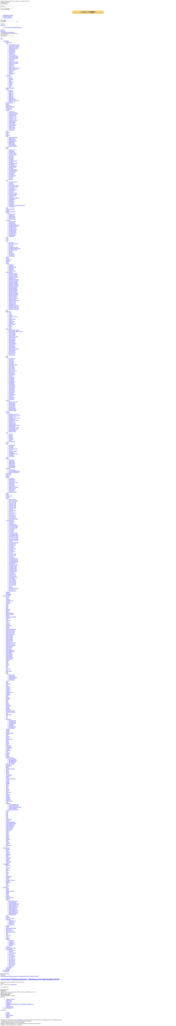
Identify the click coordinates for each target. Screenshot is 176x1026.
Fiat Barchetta (12, 152)
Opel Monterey (12, 382)
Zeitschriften (8, 594)
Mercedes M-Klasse (13, 286)
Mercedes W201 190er (14, 309)
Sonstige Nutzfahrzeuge (14, 472)
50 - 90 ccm (11, 957)
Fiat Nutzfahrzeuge (13, 165)
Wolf (7, 840)
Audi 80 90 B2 (12, 49)
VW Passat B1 (12, 557)
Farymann (8, 668)
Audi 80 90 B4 (12, 52)
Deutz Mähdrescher (10, 651)
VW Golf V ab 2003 (13, 537)
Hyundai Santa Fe (13, 228)
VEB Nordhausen (10, 825)
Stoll (7, 817)
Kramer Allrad (9, 739)
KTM (7, 927)
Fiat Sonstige (11, 173)
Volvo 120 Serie (12, 499)
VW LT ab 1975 (12, 553)
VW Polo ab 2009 (13, 571)
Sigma (10, 325)
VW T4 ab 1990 (12, 583)
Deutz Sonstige (9, 658)
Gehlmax (8, 688)
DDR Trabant (12, 143)
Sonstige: (8, 803)
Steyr (7, 812)
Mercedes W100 (12, 299)
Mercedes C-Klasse (13, 275)
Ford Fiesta (11, 191)
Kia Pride (11, 251)
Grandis (10, 320)
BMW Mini (11, 97)
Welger (7, 838)
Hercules (8, 898)
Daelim (7, 892)
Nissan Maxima (12, 340)
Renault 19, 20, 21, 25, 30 (14, 415)
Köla (7, 735)
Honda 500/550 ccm (13, 909)
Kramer (7, 738)
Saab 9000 (11, 438)
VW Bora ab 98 (12, 524)
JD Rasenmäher (12, 726)
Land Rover (8, 259)
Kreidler (8, 925)
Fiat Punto (11, 168)
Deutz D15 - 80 (9, 641)
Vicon (7, 831)
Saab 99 (10, 440)
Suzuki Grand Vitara (13, 482)
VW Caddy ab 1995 (13, 526)
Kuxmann (8, 745)
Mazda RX (11, 269)
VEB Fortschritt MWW (11, 823)
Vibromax (8, 830)
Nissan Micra (12, 341)
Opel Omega (11, 388)
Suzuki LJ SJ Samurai (13, 487)
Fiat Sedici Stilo (12, 172)
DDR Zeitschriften (13, 146)
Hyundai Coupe (12, 223)
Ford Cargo (11, 184)
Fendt (7, 673)
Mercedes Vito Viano (13, 298)
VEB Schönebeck (10, 826)
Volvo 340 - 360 (12, 504)
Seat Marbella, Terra (13, 453)
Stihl (7, 814)
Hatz (7, 700)
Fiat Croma (11, 157)
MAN (7, 262)
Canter (10, 314)
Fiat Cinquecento (12, 154)
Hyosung (8, 917)
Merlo (7, 767)
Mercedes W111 (12, 303)
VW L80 (11, 552)
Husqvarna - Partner (10, 710)
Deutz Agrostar (9, 637)
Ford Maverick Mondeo (14, 198)
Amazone (8, 602)
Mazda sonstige (12, 270)
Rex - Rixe (8, 935)
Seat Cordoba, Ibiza (13, 448)
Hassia (7, 699)
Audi (7, 43)
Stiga (7, 813)
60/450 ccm (11, 923)
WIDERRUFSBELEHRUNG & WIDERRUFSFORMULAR (19, 1004)
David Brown (9, 625)
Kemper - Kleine (9, 733)
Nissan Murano (12, 342)
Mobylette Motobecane (11, 928)
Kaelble (7, 730)
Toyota (7, 886)
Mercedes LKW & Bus (14, 285)
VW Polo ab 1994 (13, 568)
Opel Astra (11, 363)
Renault (7, 413)
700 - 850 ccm (12, 961)
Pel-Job (7, 780)
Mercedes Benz (9, 272)
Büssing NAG (9, 107)
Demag (7, 628)
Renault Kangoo (12, 424)
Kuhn (7, 744)
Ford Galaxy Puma (13, 194)
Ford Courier (11, 188)
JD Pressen (11, 725)
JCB (7, 715)
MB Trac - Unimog (10, 763)
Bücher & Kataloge (10, 106)
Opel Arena (11, 361)
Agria (7, 598)
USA (10, 86)
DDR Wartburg (12, 144)
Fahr (7, 666)
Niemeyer (8, 776)
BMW (7, 89)
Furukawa (8, 687)
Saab (7, 432)
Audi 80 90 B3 (12, 50)
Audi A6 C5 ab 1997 (13, 63)
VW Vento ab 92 (12, 590)
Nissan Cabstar (12, 335)
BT (6, 866)
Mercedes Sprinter (13, 296)
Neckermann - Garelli (10, 932)
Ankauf (7, 1017)
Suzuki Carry (12, 480)
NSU (7, 356)
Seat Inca (11, 450)
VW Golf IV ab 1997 (13, 536)
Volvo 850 (11, 509)
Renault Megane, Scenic (14, 427)
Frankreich (11, 79)
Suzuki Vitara (12, 490)
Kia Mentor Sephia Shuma (14, 248)
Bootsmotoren (6, 847)
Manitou (8, 756)
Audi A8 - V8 (12, 67)
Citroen (7, 110)
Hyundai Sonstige (13, 232)
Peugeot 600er (12, 404)
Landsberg (8, 750)
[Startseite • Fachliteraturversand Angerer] (7, 32)
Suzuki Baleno (12, 479)
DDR (7, 136)
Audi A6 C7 (11, 65)
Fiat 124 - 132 (12, 149)
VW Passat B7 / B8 (13, 565)
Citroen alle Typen (13, 112)
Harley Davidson (9, 897)
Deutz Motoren (9, 653)
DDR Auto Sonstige (13, 137)
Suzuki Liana (12, 485)
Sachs (7, 791)
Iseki (7, 713)
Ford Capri (11, 183)
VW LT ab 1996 (12, 555)
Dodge (7, 147)
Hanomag (8, 698)
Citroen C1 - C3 (12, 116)
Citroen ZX (11, 130)
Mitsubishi (8, 311)
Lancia (7, 258)
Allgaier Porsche (9, 600)
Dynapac (8, 660)
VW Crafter (11, 530)
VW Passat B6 (12, 563)
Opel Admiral (12, 358)
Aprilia (7, 888)
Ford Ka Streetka (12, 195)
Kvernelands (9, 746)
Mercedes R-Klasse (13, 290)
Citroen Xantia (12, 127)
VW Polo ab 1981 (13, 567)
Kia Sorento (11, 254)
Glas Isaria (8, 689)
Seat (7, 443)
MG (7, 310)
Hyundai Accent (12, 221)
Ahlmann (8, 599)
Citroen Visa (11, 126)
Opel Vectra (11, 396)
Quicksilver (8, 857)
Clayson (8, 623)
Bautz (7, 607)
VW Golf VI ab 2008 (13, 539)
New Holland (9, 775)
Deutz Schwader (9, 657)
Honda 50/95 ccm (13, 908)
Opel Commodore (13, 371)
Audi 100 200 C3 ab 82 (14, 46)
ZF (6, 846)
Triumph (8, 946)
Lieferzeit (8, 1005)
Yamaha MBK (9, 949)
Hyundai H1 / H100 (13, 226)
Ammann (8, 603)
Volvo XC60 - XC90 (13, 519)
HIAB (7, 703)
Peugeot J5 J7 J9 (12, 409)
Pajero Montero (12, 324)
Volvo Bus (11, 511)
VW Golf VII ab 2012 (13, 540)
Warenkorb (3, 31)
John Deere (8, 719)
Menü (2, 38)
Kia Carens (11, 242)
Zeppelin (8, 843)
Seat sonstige (11, 456)
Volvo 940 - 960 (12, 510)
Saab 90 (10, 436)
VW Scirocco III (12, 576)
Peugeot (8, 400)
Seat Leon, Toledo (13, 451)
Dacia (7, 131)
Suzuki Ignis (11, 483)
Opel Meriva (11, 380)
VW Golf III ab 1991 (13, 535)
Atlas (7, 604)
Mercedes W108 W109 (14, 300)
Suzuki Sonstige (12, 488)
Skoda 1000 (11, 459)
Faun (7, 670)
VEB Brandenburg (10, 822)
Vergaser (8, 497)
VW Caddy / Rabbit (13, 525)
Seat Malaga (11, 452)
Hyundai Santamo (13, 230)
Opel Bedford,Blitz (13, 364)
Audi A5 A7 (11, 60)
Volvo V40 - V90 (12, 518)
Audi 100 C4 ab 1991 (13, 48)
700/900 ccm (11, 924)
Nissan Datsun (9, 329)
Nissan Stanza (12, 351)
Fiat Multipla (11, 164)
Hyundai (8, 220)
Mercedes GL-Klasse (13, 284)
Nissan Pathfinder (12, 343)
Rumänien (11, 81)
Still (7, 883)
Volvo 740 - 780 (12, 508)
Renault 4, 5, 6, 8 (12, 416)
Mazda (7, 263)
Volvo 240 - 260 (12, 503)
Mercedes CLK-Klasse (14, 279)
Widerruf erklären (10, 1006)
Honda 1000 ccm (12, 902)
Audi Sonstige (12, 73)
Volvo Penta (8, 861)
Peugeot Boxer (12, 406)
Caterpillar (8, 620)
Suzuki (7, 477)
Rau (7, 787)
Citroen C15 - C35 (13, 117)
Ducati (7, 894)
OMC (7, 856)
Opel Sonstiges (12, 394)
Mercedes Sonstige (13, 295)
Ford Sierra (11, 202)
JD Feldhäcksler (12, 721)
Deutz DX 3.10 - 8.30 (11, 642)
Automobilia (6, 41)
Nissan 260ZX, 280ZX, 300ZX (16, 331)
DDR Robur (11, 142)
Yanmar (7, 841)
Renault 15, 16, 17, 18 (13, 414)
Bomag (7, 611)
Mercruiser (8, 854)
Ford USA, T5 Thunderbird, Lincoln (17, 205)
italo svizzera (9, 714)
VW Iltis (11, 541)
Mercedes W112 (12, 304)
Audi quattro (11, 70)
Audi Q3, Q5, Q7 (12, 69)
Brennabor (8, 105)
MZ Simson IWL (10, 930)
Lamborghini (9, 747)
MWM (7, 772)
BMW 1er (11, 90)
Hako (7, 695)
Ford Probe (11, 200)
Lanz (7, 751)
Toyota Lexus (9, 495)
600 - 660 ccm (12, 960)
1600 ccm (11, 954)
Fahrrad (7, 896)
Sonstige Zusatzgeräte (13, 809)
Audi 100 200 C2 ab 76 (14, 44)
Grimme (8, 691)
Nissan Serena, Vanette (14, 348)
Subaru (7, 476)
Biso (7, 608)
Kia (7, 241)
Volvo (7, 498)
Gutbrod (8, 693)
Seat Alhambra (12, 445)
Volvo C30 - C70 (12, 513)
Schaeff (7, 796)
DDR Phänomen (12, 141)
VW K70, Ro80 (12, 548)
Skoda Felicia (12, 462)
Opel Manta (11, 379)
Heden (7, 872)
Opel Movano (12, 384)
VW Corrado (12, 529)
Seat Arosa (11, 447)
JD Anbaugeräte (12, 720)
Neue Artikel (6, 971)
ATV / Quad (11, 965)
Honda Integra (12, 216)
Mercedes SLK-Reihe (13, 294)
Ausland (8, 75)
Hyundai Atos (12, 222)
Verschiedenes (6, 970)
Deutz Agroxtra (9, 640)
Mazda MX (11, 268)
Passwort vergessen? (7, 17)
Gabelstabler (6, 864)
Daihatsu (8, 135)
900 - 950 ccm (12, 964)
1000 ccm (11, 951)
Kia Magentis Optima (13, 247)
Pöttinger (8, 783)
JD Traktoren (12, 728)
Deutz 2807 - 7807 (10, 632)
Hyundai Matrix (12, 227)
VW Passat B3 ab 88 (13, 560)
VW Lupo (11, 556)
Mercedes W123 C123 (14, 308)
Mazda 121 (11, 264)
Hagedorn (8, 694)
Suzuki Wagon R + (13, 492)
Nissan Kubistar (12, 337)
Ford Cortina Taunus (13, 186)
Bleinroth (8, 609)
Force (7, 850)
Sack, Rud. (8, 792)
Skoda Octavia (12, 463)
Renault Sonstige (12, 430)
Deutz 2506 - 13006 (10, 631)
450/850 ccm (11, 943)
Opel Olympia (12, 387)
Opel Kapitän (12, 378)
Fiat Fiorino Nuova (13, 160)
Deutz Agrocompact (10, 634)
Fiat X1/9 (11, 179)
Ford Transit (11, 204)
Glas (7, 207)
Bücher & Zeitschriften (11, 616)
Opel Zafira (11, 399)
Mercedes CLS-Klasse (14, 280)
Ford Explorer (12, 190)
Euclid (7, 665)
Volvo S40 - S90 (12, 515)
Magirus (8, 261)
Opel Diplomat (12, 373)
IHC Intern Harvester (10, 712)
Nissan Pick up (12, 346)
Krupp (7, 257)
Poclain (7, 782)
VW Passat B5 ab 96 (13, 562)
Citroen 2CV (11, 111)
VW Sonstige (12, 578)
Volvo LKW (11, 514)
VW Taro (11, 587)
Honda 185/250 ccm (13, 906)
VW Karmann (12, 551)
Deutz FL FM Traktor (10, 645)
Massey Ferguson (10, 757)
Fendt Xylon (11, 679)
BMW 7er (11, 95)
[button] (88, 12)
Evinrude (8, 849)
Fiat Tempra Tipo (12, 175)
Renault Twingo (12, 431)
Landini (7, 749)
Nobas (7, 777)
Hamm (7, 697)
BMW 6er (11, 94)
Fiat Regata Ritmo (13, 169)
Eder (7, 662)
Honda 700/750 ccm (13, 912)
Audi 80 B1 (11, 53)
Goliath (7, 210)
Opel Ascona (11, 362)
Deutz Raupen (9, 656)
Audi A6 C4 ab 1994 (13, 62)
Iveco (7, 238)
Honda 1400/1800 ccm (14, 904)
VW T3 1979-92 (12, 582)
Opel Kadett (11, 377)
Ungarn (10, 85)
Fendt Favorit (12, 676)
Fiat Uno (11, 178)
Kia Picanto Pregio (13, 249)
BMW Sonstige (12, 99)
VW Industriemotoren (13, 542)
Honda (7, 212)
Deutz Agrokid (9, 635)
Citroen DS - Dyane (13, 120)
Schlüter (8, 798)
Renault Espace (12, 422)
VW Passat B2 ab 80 (13, 558)
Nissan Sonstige (12, 350)
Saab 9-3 (11, 434)
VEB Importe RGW (10, 824)
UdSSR (10, 84)
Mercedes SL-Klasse (13, 293)
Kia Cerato (11, 244)
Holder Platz (8, 705)
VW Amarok (11, 521)
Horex (7, 915)
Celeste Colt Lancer (13, 316)
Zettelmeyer (8, 845)
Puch (7, 934)
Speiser (7, 810)
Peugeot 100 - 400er (13, 401)
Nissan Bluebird (12, 333)
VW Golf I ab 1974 (13, 532)
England (10, 78)
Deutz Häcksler (9, 646)
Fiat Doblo (11, 158)
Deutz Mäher (9, 652)
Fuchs (7, 686)
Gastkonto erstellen (7, 16)
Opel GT (11, 375)
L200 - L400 (11, 321)
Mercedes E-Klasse (13, 282)
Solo (7, 802)
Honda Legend (12, 217)
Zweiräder (5, 887)
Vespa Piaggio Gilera (10, 948)
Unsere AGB (9, 1001)
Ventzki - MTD (9, 829)
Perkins (7, 781)
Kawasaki (8, 919)
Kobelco (8, 734)
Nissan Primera (12, 347)
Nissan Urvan (12, 353)
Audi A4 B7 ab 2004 (13, 58)
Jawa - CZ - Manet (10, 918)
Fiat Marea (11, 162)
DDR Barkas (12, 138)
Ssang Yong (8, 473)
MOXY (7, 771)
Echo (7, 661)
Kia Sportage (12, 256)
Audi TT (11, 74)
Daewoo (8, 132)
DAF (7, 133)
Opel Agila (11, 359)
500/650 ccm (11, 922)
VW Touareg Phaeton (13, 588)
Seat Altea (11, 446)
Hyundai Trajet (12, 233)
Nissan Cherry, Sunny (13, 336)
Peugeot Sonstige (12, 410)
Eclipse (10, 317)
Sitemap (8, 1013)
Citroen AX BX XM (13, 114)
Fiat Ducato (11, 159)
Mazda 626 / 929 (12, 267)
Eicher (7, 663)
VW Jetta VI (11, 547)
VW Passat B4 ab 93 (13, 561)
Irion (7, 873)
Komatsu (8, 736)
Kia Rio (10, 252)
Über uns (8, 1016)
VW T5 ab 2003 (12, 584)
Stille (7, 815)
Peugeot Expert (12, 408)
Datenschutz (8, 1000)
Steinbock (8, 882)
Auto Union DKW (10, 88)
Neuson (7, 773)
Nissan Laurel (12, 338)
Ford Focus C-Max (13, 193)
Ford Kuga (11, 196)
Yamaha (8, 862)
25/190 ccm (11, 941)
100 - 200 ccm (12, 950)
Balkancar (8, 865)
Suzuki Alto (11, 478)
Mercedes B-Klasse (13, 274)
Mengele (8, 766)
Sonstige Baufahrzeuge (14, 804)
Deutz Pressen (9, 655)
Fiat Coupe (11, 156)
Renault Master (12, 426)
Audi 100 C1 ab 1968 (13, 47)
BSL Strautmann (9, 614)
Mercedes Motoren (13, 288)
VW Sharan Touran (13, 577)
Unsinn (7, 820)
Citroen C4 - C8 (12, 118)
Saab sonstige (12, 441)
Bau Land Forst (6, 595)
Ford (7, 180)
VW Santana (11, 572)
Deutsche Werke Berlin (11, 629)
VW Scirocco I (12, 573)
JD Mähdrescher (12, 723)
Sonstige (11, 83)
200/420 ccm (11, 940)
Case (7, 619)
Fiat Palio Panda (12, 167)
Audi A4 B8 (11, 59)
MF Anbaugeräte (12, 759)
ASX (10, 312)
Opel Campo (11, 367)
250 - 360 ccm (12, 955)
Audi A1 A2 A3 (12, 54)
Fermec (7, 681)
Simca (7, 457)
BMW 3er (11, 91)
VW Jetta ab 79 (12, 544)
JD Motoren (11, 724)
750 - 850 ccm (12, 962)
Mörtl (7, 770)
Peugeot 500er (12, 403)
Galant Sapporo (12, 319)
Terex (7, 818)
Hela (7, 702)
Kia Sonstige (11, 253)
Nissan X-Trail (12, 354)
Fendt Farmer (12, 674)
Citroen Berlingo (12, 115)
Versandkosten (13, 984)
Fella (7, 672)
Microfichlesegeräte (10, 768)
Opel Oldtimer (12, 385)
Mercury (8, 855)
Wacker (7, 835)
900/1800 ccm (12, 944)
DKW (7, 893)
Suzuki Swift (11, 489)
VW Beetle (11, 523)
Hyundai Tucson (12, 235)
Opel (7, 357)
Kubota (7, 742)
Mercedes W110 (12, 301)
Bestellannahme (9, 1015)
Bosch (7, 104)
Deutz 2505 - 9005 (10, 630)
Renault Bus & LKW (13, 420)
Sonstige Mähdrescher (13, 805)
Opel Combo (11, 369)
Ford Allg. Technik (13, 181)
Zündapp (8, 969)
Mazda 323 (11, 265)
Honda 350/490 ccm (13, 907)
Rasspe (7, 786)
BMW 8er (11, 96)
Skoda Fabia (11, 461)
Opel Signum (12, 392)
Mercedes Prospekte (13, 289)
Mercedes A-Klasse (13, 273)
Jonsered (8, 729)
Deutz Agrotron (9, 639)
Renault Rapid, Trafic (13, 429)
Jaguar (7, 240)
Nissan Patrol (12, 345)
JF (6, 716)
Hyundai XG (12, 236)
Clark (7, 868)
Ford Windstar (12, 206)
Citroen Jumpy (12, 123)
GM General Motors (10, 209)
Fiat (7, 148)
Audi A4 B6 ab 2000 (13, 57)
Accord (7, 597)
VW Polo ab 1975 (13, 566)
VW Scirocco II (12, 574)
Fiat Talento (11, 174)
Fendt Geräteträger (13, 677)
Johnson (8, 851)
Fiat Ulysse (11, 177)
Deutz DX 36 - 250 (10, 644)
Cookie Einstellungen (8, 1007)
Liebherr (8, 754)
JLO (7, 718)
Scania (7, 442)
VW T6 (10, 586)
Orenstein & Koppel (10, 778)
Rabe (7, 784)
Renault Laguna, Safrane (14, 425)
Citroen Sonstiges (12, 125)
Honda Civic (11, 215)
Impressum (8, 1003)
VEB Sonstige (9, 828)
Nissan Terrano (12, 352)
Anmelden (8, 9)
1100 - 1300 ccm (12, 953)
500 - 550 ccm (12, 959)
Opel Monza (11, 383)
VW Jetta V (11, 546)
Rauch (7, 788)
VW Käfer (11, 550)
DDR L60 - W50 (12, 139)
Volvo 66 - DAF (12, 506)
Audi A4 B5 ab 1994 (13, 55)
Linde (7, 878)
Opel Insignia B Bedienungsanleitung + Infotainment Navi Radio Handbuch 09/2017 (30, 979)
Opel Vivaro (11, 398)
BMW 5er (11, 92)
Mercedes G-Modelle (13, 283)
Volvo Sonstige (12, 516)
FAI (7, 667)
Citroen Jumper (12, 122)
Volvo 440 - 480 (12, 505)
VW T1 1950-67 (12, 579)
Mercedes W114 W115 (14, 305)
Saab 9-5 (11, 435)
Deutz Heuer (9, 647)
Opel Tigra (11, 395)
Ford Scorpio (12, 201)
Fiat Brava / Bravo (13, 153)
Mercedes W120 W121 (14, 306)
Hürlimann (8, 709)
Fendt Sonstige (12, 678)
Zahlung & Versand (10, 999)
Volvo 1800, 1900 (13, 501)
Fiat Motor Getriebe (13, 163)
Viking (7, 833)
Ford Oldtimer (12, 199)
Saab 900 (11, 437)
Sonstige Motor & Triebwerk (15, 807)
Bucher (7, 615)
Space (10, 327)
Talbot (7, 493)
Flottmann (8, 683)
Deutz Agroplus (9, 636)
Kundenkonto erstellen (8, 15)
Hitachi (7, 704)
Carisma (10, 315)
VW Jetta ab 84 (12, 545)
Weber (7, 836)
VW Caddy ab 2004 (13, 527)
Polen (10, 80)
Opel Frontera (12, 374)
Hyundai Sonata (12, 231)
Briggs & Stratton (10, 613)
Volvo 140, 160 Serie (13, 500)
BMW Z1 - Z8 (12, 101)
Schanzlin (8, 797)
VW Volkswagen (10, 520)
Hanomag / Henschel (10, 211)
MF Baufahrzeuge (13, 760)
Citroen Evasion (12, 121)
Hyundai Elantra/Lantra (14, 225)
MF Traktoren (12, 762)
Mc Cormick (9, 765)
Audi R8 (11, 71)
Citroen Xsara (12, 128)
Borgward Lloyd (9, 102)
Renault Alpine (12, 419)
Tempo (7, 494)
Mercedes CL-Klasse (13, 277)
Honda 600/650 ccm (13, 910)
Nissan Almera (12, 332)
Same (7, 793)
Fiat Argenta (11, 151)
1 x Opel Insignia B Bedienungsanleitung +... (13, 27)
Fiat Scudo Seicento (13, 170)
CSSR (10, 76)
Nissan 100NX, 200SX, (14, 330)
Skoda (7, 458)
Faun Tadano (9, 671)
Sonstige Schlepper (13, 808)
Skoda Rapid (11, 464)
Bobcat (7, 610)
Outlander (11, 322)
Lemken (8, 752)
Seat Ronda (11, 455)
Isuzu (7, 237)
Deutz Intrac (8, 649)
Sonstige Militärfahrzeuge (14, 471)
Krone (7, 740)
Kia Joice (11, 246)
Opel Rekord (11, 389)
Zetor (7, 844)
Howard (8, 708)
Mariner (7, 852)
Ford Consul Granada (13, 185)
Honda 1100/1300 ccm (14, 903)
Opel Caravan (12, 368)
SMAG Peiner (9, 801)
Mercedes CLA (12, 278)
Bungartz (8, 618)
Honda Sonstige (12, 219)
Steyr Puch (8, 474)
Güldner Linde (9, 692)
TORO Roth (9, 819)
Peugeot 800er (12, 405)
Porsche (7, 411)
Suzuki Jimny (12, 484)
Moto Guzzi (8, 929)
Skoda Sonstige (12, 466)
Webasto (8, 593)
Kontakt (8, 1012)
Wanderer (8, 592)
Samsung (8, 794)
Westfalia (8, 839)
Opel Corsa (11, 372)
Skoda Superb (12, 467)
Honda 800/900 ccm (13, 913)
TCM (7, 885)
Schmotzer (8, 799)
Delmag (7, 626)
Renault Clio (11, 421)
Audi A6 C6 (11, 64)
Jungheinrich (9, 876)
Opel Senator (12, 390)
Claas (7, 621)
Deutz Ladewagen (10, 650)
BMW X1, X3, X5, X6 (14, 100)
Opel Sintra (11, 393)
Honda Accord (12, 214)
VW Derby (11, 531)
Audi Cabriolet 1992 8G (14, 68)
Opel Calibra (11, 366)
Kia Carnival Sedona (13, 243)
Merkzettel (3, 25)
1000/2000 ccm (12, 920)
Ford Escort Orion (13, 189)
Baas (7, 605)
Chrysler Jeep (9, 109)
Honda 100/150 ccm (13, 901)
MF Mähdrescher (12, 761)
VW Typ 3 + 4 (12, 589)
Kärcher (8, 731)
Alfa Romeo (8, 42)
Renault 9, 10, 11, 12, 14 (14, 417)
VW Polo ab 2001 (13, 569)
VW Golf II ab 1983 (13, 534)
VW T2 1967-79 (12, 581)
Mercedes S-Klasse (13, 291)
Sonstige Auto (12, 469)
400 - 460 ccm (12, 956)
